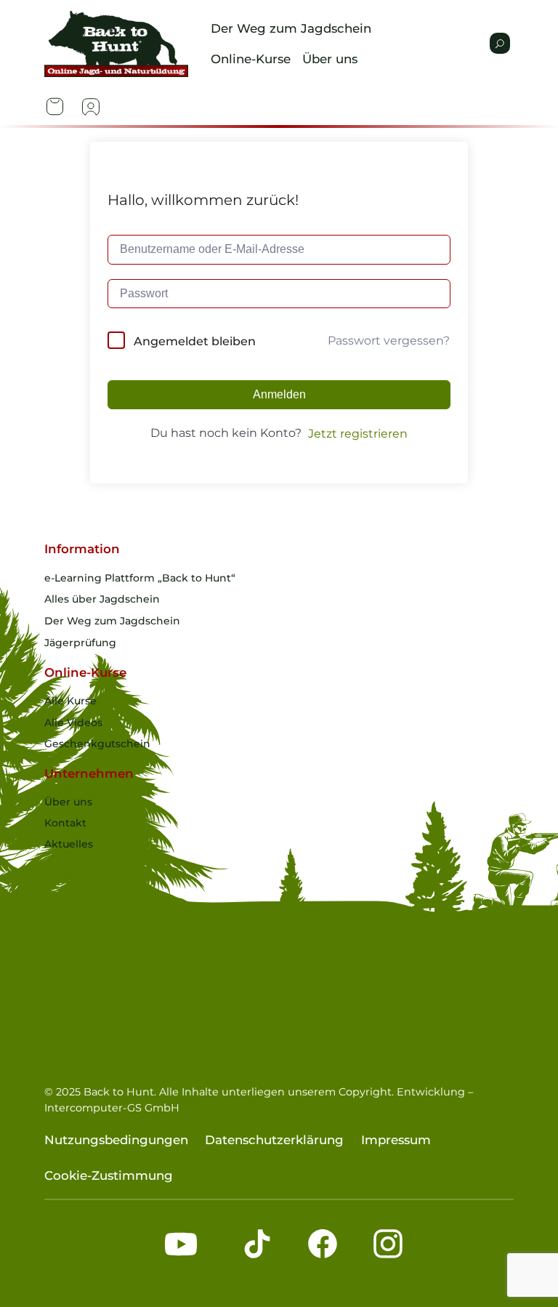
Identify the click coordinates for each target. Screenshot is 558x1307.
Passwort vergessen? (389, 340)
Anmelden (279, 394)
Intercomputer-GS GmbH (111, 1107)
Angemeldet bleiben (195, 341)
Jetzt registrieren (358, 434)
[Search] (500, 43)
